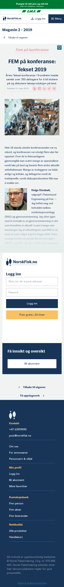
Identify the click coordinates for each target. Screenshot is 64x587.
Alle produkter (18, 530)
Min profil (15, 467)
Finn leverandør (18, 516)
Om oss (13, 446)
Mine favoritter (18, 486)
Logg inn (32, 303)
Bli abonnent (32, 363)
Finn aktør (15, 509)
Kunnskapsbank (19, 497)
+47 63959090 (17, 429)
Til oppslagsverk (30, 395)
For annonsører (18, 452)
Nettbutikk (16, 524)
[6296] (59, 47)
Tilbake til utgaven (18, 37)
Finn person (16, 503)
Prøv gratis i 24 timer (32, 314)
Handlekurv (16, 537)
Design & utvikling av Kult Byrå (32, 583)
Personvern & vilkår (21, 459)
